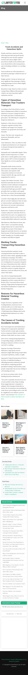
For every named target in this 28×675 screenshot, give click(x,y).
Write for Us (22, 659)
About (17, 661)
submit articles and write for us (15, 606)
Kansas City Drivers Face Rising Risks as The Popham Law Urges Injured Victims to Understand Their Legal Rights (13, 544)
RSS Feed (19, 614)
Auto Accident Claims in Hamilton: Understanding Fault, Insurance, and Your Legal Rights (13, 560)
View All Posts (10, 614)
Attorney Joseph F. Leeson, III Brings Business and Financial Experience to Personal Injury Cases (12, 526)
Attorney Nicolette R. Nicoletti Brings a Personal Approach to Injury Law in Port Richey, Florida (13, 537)
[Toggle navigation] (25, 2)
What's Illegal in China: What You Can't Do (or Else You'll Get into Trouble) (20, 450)
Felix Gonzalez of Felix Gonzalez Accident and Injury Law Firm (13, 397)
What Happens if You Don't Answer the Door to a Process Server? (21, 426)
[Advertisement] (14, 26)
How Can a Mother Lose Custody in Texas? (6, 425)
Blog (7, 43)
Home (2, 43)
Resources (12, 661)
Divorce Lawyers (10, 659)
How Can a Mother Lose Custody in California (6, 450)
